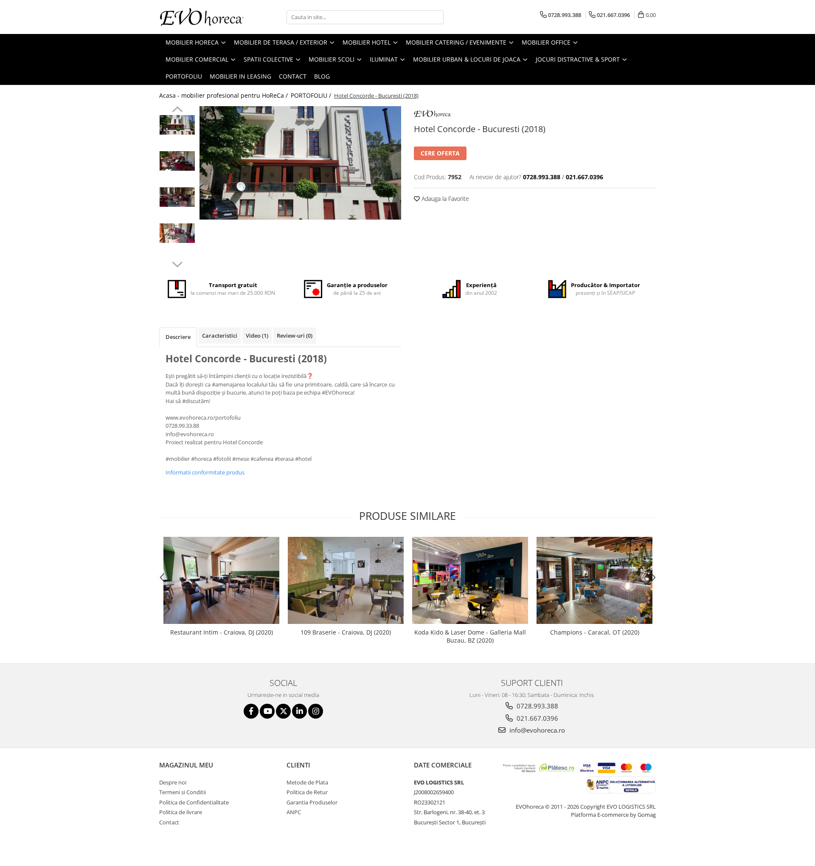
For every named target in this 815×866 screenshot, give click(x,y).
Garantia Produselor (312, 802)
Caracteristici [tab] (219, 335)
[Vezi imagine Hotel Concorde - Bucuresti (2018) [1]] (177, 161)
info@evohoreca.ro (536, 730)
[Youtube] (267, 711)
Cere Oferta (440, 153)
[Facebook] (251, 711)
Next (177, 263)
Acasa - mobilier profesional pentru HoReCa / (224, 95)
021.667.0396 (536, 718)
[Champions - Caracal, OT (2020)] (594, 580)
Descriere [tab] (178, 337)
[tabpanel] (300, 163)
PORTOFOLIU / (312, 95)
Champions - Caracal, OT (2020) (594, 632)
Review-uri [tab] (294, 335)
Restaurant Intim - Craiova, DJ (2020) (221, 632)
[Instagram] (315, 711)
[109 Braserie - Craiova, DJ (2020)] (346, 580)
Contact (292, 76)
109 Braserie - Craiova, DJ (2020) (346, 632)
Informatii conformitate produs (205, 472)
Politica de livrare (180, 812)
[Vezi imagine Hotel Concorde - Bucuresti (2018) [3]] (177, 233)
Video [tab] (257, 335)
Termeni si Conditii (182, 792)
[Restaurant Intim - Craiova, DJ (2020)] (221, 580)
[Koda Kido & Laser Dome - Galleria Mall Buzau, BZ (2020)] (470, 580)
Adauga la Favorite (444, 199)
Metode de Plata (307, 782)
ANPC (294, 812)
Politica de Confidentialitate (194, 802)
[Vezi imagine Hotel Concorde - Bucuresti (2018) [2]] (177, 197)
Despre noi (172, 782)
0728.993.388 (536, 706)
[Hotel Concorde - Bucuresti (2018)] (300, 163)
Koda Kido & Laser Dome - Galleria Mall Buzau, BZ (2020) (470, 636)
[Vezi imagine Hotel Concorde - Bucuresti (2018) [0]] (177, 125)
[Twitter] (283, 711)
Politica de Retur (307, 792)
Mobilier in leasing (240, 76)
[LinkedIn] (299, 711)
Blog (322, 76)
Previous (177, 110)
